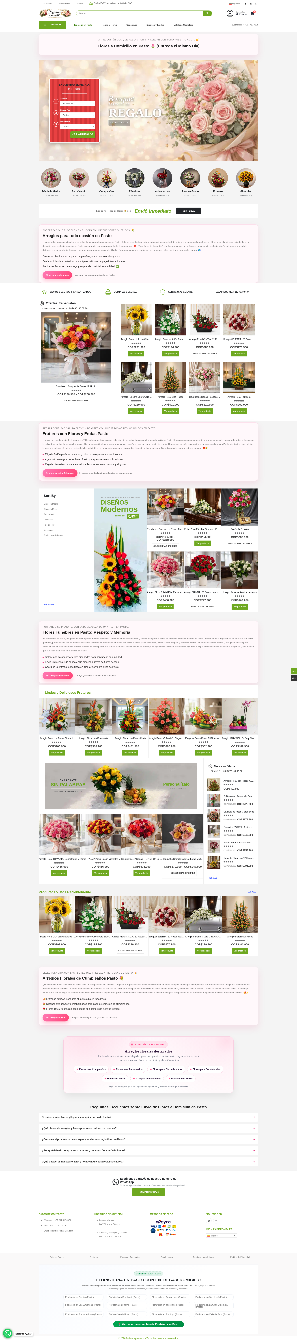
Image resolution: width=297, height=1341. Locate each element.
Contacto (94, 1257)
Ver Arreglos (83, 134)
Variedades (49, 530)
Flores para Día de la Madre (167, 1069)
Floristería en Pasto (82, 25)
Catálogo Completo (183, 25)
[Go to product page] (76, 347)
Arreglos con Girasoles (148, 1078)
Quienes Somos (57, 1257)
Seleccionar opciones (76, 401)
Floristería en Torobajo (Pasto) (167, 1314)
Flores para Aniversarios (129, 1069)
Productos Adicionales (54, 535)
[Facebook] (245, 3)
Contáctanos (47, 3)
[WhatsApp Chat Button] (7, 1333)
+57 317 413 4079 (63, 1220)
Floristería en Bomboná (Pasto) (124, 1297)
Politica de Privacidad (240, 1257)
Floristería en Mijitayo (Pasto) (123, 1314)
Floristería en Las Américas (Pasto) (83, 1304)
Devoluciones (167, 1257)
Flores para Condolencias (206, 1069)
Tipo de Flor (65, 110)
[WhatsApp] (256, 3)
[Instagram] (251, 3)
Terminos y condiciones (203, 1257)
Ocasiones (131, 25)
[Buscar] (207, 13)
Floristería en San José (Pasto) (211, 1297)
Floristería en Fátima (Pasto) (123, 1304)
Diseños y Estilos (155, 25)
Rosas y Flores (109, 25)
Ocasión (63, 99)
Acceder (80, 3)
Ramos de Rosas (116, 1078)
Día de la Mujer (50, 509)
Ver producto (136, 353)
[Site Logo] (55, 13)
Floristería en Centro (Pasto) (79, 1297)
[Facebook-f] (216, 1221)
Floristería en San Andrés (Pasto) (169, 1297)
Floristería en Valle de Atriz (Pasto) (212, 1314)
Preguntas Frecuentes (130, 1257)
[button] (221, 1236)
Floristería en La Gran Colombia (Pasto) (211, 1305)
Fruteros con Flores (182, 1078)
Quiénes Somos (64, 3)
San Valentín (49, 514)
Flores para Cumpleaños (92, 1069)
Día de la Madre (51, 504)
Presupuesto (65, 121)
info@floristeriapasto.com (61, 1231)
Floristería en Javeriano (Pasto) (168, 1304)
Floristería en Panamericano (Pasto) (83, 1314)
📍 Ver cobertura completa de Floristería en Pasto (148, 1324)
